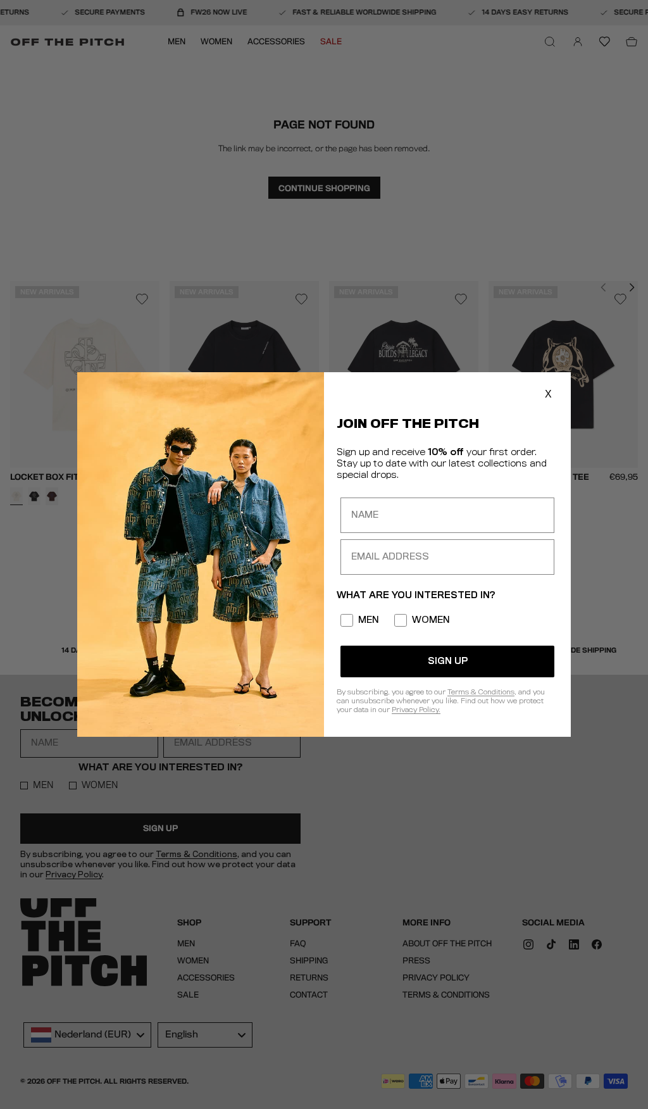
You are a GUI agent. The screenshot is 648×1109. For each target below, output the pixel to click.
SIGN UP (448, 661)
